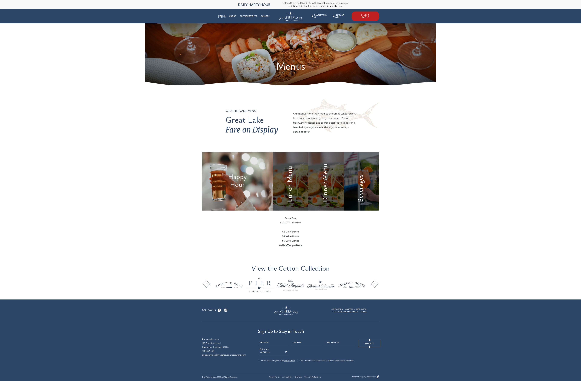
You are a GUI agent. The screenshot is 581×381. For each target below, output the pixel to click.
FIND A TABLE (363, 14)
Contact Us (337, 309)
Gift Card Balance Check (346, 312)
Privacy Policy (289, 361)
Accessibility (287, 377)
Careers (349, 309)
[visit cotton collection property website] (229, 284)
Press (363, 312)
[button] (206, 283)
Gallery (265, 16)
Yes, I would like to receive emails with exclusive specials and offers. (327, 361)
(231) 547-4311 (339, 16)
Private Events (248, 16)
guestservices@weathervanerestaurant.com (224, 355)
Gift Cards (361, 309)
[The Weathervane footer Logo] (286, 310)
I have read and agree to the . (278, 361)
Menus (221, 16)
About (232, 16)
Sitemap (298, 377)
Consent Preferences (312, 377)
